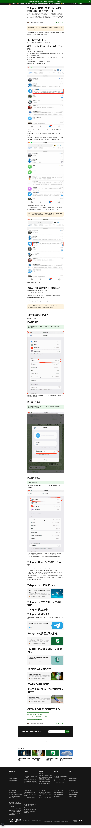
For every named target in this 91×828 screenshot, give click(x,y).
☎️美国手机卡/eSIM (20, 3)
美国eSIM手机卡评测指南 (42, 790)
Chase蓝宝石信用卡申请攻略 (28, 773)
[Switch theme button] (73, 3)
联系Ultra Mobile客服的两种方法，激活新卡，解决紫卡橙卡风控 (45, 797)
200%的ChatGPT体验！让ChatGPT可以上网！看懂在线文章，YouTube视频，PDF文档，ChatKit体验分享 (15, 811)
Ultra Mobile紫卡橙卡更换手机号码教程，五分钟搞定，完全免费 (15, 797)
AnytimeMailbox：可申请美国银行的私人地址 (37, 716)
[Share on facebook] (56, 22)
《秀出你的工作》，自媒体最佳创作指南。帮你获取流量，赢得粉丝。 (30, 812)
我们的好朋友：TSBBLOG (56, 821)
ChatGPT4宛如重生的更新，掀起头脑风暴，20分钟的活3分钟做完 (15, 814)
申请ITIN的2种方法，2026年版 (58, 790)
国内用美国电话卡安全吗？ (12, 792)
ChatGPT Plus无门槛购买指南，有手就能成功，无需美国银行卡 (15, 808)
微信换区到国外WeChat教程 (73, 790)
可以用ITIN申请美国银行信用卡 (58, 794)
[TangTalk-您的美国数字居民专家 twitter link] (81, 820)
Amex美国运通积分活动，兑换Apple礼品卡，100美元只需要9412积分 (60, 782)
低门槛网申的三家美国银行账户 (73, 778)
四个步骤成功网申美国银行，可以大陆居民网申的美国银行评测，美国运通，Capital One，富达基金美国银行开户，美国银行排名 (30, 782)
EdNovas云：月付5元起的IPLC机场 (34, 714)
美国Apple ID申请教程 (72, 796)
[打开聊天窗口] (2, 824)
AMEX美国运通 (56, 771)
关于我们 (45, 819)
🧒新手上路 (14, 3)
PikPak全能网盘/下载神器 (73, 794)
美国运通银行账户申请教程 (58, 773)
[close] (90, 1)
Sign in (76, 3)
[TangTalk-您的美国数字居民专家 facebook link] (80, 820)
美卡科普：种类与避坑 (72, 780)
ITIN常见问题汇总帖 (57, 796)
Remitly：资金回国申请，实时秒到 (34, 719)
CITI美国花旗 (41, 771)
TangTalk (32, 22)
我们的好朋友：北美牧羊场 (64, 821)
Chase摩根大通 (26, 771)
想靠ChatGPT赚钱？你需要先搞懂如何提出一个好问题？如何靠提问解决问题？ (30, 809)
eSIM (39, 787)
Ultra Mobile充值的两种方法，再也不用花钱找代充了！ (45, 795)
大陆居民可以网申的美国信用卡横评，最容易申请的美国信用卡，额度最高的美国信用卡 (30, 779)
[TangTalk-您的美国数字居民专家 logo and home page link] (10, 4)
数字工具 (70, 787)
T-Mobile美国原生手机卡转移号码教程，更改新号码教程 (30, 795)
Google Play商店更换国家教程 (73, 792)
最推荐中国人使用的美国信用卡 (13, 778)
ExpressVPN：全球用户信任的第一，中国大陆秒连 (38, 712)
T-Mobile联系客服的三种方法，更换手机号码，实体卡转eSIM (30, 797)
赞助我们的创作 (63, 819)
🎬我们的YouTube (57, 3)
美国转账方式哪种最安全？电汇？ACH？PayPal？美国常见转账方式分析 (45, 783)
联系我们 (48, 819)
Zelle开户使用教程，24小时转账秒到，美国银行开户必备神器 (30, 777)
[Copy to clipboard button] (63, 22)
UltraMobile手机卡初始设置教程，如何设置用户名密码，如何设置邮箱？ (15, 794)
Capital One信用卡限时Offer (13, 773)
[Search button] (71, 3)
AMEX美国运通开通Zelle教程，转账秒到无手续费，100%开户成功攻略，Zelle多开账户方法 (60, 780)
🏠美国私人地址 (27, 3)
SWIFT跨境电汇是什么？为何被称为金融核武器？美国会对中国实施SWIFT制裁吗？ (45, 781)
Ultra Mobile (11, 787)
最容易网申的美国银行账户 (73, 773)
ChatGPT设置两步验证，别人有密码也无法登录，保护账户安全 (15, 806)
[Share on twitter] (58, 22)
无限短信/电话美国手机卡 (12, 790)
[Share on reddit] (61, 22)
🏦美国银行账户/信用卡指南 (43, 3)
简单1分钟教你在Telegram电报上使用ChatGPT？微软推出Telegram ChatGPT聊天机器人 (15, 803)
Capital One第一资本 (12, 771)
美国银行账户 (71, 771)
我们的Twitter (58, 819)
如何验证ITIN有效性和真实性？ (58, 792)
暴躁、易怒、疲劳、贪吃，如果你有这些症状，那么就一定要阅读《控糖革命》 (30, 805)
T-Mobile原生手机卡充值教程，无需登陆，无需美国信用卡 (30, 793)
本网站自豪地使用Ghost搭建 (48, 821)
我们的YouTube (53, 819)
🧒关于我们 (63, 3)
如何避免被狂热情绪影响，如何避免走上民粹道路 (30, 807)
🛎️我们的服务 (50, 3)
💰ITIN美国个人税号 (34, 3)
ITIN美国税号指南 (56, 787)
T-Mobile (25, 787)
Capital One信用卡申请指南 (13, 780)
